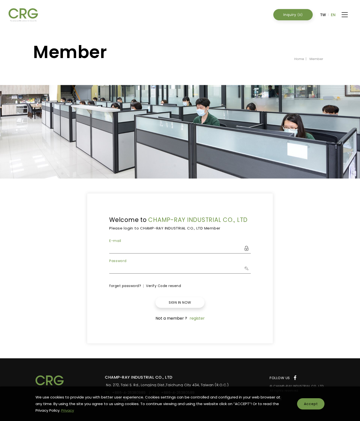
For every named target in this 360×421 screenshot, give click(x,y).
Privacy (67, 410)
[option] (180, 132)
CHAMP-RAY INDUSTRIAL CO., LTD (23, 15)
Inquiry (293, 14)
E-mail (115, 240)
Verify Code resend (163, 285)
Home (299, 58)
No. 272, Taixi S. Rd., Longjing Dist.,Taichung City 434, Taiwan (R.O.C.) (167, 385)
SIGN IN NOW (180, 302)
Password (118, 260)
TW (323, 15)
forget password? (125, 285)
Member (316, 58)
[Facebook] (295, 377)
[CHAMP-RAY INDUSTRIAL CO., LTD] (50, 381)
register (197, 318)
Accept (311, 403)
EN (333, 15)
